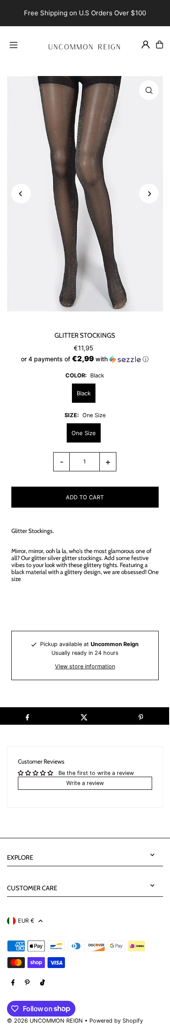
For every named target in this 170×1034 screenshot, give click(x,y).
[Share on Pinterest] (140, 716)
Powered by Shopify (116, 1020)
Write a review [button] (85, 783)
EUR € (26, 920)
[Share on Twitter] (84, 716)
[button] (85, 359)
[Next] (149, 194)
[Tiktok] (42, 983)
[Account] (146, 44)
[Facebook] (13, 983)
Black (84, 393)
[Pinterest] (27, 983)
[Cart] (159, 44)
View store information (85, 666)
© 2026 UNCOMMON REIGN (45, 1020)
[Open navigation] (21, 44)
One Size (83, 432)
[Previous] (21, 194)
